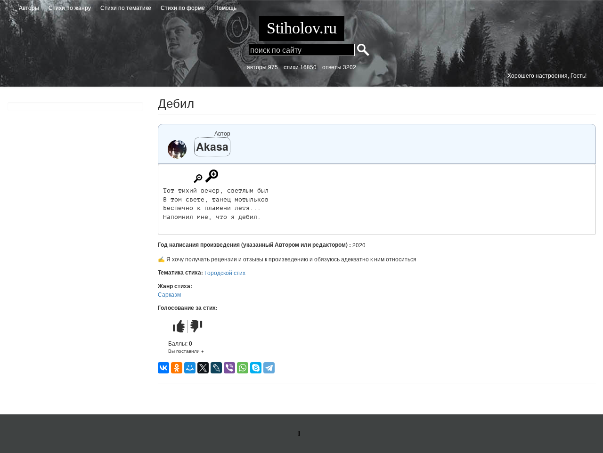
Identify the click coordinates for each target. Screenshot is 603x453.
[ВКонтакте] (163, 367)
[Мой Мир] (190, 367)
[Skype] (255, 367)
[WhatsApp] (242, 367)
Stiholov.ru (302, 28)
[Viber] (229, 367)
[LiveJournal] (216, 367)
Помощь (225, 7)
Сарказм (169, 294)
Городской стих (224, 272)
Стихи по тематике (125, 7)
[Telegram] (269, 367)
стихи (291, 67)
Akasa (212, 146)
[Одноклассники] (176, 367)
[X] (203, 367)
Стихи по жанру (70, 7)
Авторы (29, 7)
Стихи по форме (183, 7)
